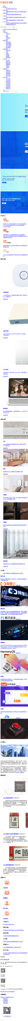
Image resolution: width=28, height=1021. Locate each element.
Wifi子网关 (19, 11)
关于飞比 (5, 21)
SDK (16, 8)
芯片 (7, 8)
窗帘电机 (19, 14)
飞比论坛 (11, 997)
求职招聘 (8, 85)
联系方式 (13, 24)
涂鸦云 (20, 17)
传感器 (12, 14)
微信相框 (24, 11)
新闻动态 (9, 24)
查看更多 (22, 772)
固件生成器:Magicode (18, 245)
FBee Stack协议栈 (7, 254)
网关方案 (5, 10)
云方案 (5, 16)
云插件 (24, 17)
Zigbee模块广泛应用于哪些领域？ (11, 833)
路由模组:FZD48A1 (13, 236)
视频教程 (12, 20)
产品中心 (5, 7)
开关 (7, 14)
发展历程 (12, 23)
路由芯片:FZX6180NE (18, 223)
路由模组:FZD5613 (16, 234)
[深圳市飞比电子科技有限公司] (7, 2)
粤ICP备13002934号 (5, 991)
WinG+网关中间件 (15, 254)
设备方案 (5, 13)
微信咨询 (5, 1003)
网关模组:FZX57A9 (7, 234)
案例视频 (5, 1000)
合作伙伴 (21, 23)
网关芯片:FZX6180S (8, 223)
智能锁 (15, 14)
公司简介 (8, 23)
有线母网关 (8, 11)
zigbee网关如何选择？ (8, 797)
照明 (9, 14)
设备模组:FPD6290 (22, 236)
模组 (9, 8)
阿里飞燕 (8, 17)
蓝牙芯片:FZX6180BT (16, 225)
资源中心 (5, 18)
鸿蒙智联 (17, 17)
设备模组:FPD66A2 (7, 237)
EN (4, 90)
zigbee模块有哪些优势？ (9, 864)
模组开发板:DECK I (8, 245)
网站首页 (5, 998)
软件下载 (17, 20)
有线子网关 (14, 11)
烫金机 (2, 997)
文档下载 (8, 20)
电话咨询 (5, 1001)
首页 (4, 6)
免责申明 (12, 991)
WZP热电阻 (6, 997)
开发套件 (12, 8)
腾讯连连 (12, 17)
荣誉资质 (17, 23)
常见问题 (21, 20)
